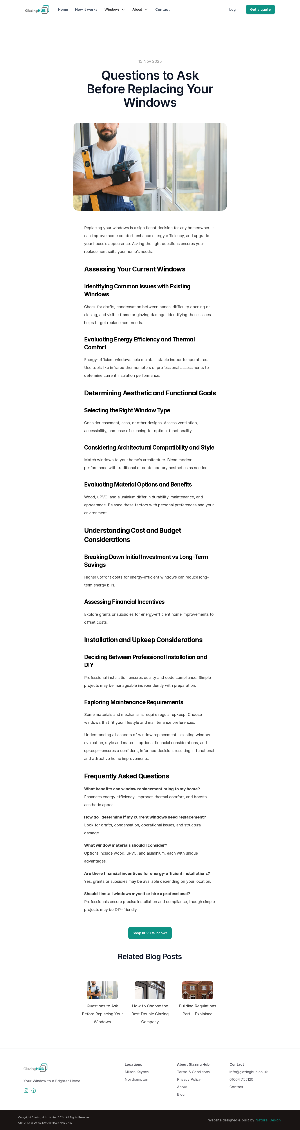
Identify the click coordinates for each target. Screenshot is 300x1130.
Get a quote (260, 9)
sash (125, 422)
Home (63, 9)
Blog (180, 1094)
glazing (143, 314)
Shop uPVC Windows (150, 933)
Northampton (136, 1079)
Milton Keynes (137, 1072)
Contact (162, 9)
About (137, 9)
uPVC (102, 497)
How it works (86, 9)
